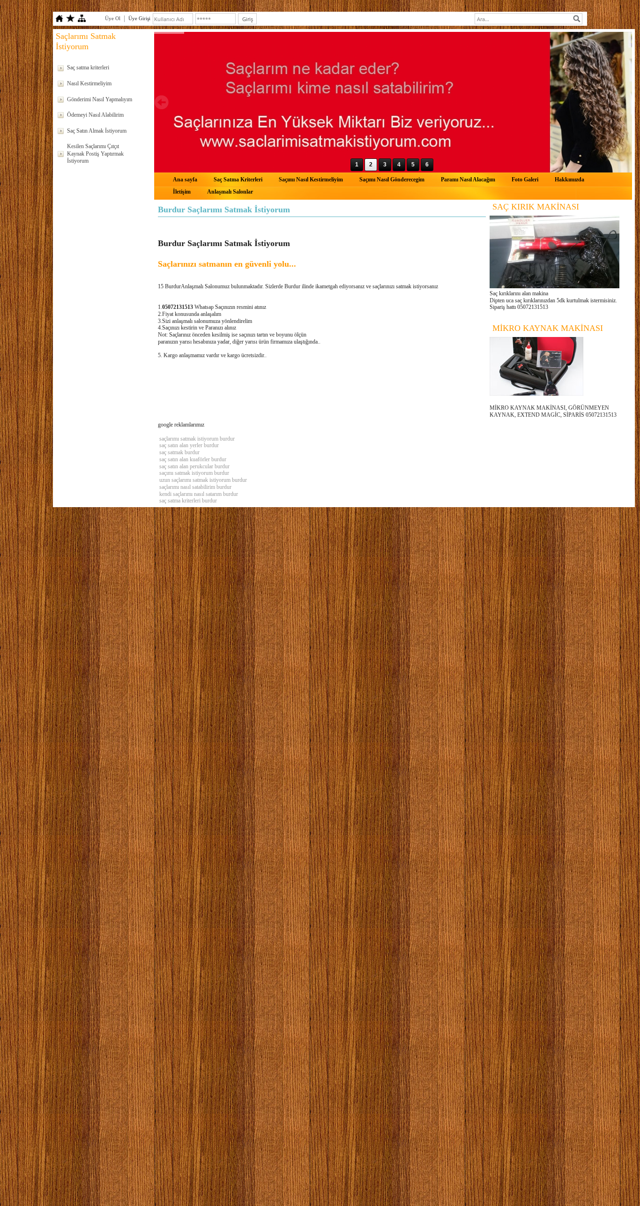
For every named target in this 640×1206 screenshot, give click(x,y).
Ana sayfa (185, 179)
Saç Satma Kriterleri (238, 179)
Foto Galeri (525, 179)
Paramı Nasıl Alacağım (468, 179)
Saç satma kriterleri (88, 67)
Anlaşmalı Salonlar (230, 191)
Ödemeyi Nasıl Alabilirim (95, 115)
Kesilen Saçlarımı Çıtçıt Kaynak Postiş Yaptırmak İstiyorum (95, 153)
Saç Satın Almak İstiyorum (97, 130)
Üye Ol (112, 18)
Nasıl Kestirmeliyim (89, 83)
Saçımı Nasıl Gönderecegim (391, 179)
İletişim (182, 191)
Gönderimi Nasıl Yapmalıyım (99, 99)
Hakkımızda (569, 179)
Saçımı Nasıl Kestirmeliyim (311, 179)
